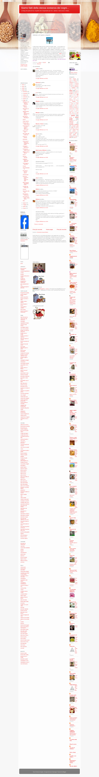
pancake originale (24, 609)
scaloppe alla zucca (25, 502)
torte (75, 133)
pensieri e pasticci (72, 158)
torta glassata (23, 643)
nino (37, 133)
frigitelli (22, 550)
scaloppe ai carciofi (25, 500)
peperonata (23, 554)
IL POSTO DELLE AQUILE (73, 707)
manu (37, 177)
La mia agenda (73, 165)
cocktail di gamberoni (25, 271)
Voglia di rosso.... (76, 710)
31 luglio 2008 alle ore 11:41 (42, 97)
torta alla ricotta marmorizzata (24, 631)
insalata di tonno (24, 462)
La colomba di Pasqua (76, 616)
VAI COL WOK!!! (73, 766)
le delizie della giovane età (73, 696)
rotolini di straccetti (24, 499)
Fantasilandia (73, 601)
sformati (77, 127)
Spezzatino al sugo (26, 109)
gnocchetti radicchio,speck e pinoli (24, 347)
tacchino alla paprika (25, 532)
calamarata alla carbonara (24, 319)
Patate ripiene (26, 121)
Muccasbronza (73, 425)
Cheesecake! (25, 174)
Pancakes (76, 265)
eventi (76, 92)
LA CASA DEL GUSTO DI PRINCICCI (73, 590)
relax (76, 120)
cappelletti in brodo (25, 323)
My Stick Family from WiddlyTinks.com (49, 29)
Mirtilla (37, 189)
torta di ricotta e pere (25, 640)
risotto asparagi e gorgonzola (24, 400)
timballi (70, 133)
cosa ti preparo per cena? (73, 487)
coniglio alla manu (24, 434)
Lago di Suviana (76, 168)
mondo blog (71, 108)
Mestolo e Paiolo (39, 123)
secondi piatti (75, 125)
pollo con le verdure (25, 485)
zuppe (74, 137)
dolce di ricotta (24, 599)
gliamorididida (73, 199)
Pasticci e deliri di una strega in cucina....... (73, 438)
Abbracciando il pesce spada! (76, 606)
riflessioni (39, 63)
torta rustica (23, 309)
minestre (75, 107)
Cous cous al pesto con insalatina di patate (26, 143)
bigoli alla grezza (24, 317)
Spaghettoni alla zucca (76, 522)
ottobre (24, 95)
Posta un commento (38, 224)
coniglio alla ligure (24, 433)
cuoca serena (73, 548)
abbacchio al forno (24, 424)
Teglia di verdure (25, 106)
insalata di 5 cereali (25, 353)
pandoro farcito (24, 610)
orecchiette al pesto (25, 363)
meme (70, 106)
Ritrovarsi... (76, 532)
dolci (70, 91)
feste (74, 94)
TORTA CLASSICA (76, 216)
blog (72, 85)
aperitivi (76, 82)
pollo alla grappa (24, 484)
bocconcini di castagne (23, 269)
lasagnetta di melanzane (23, 282)
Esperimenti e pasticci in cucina (73, 761)
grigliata (22, 456)
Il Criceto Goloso (72, 541)
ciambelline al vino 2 (25, 662)
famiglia (71, 93)
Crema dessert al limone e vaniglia (73, 160)
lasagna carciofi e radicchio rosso (24, 355)
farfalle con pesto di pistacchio (25, 331)
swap (76, 132)
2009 (23, 88)
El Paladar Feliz (73, 613)
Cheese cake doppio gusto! (26, 123)
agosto (24, 98)
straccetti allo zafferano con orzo (25, 519)
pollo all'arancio (24, 481)
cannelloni (23, 321)
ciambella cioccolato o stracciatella (25, 574)
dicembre (25, 91)
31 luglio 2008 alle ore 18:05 (42, 146)
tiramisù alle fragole (25, 625)
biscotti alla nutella (24, 654)
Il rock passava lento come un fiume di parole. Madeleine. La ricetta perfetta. (73, 301)
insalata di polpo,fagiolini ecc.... (25, 460)
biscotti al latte (24, 653)
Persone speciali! (25, 157)
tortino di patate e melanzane (24, 312)
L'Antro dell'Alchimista (73, 176)
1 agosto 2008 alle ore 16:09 (42, 195)
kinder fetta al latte (24, 601)
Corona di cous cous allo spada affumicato (26, 127)
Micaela (37, 112)
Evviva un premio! (25, 137)
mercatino (75, 106)
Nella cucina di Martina (73, 274)
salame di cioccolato (25, 617)
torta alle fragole (24, 633)
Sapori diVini (73, 500)
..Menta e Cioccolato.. (72, 236)
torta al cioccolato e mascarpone (25, 627)
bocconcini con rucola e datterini (24, 428)
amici (75, 80)
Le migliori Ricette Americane (72, 659)
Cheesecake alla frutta (76, 228)
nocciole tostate (73, 462)
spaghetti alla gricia (25, 407)
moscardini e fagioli (25, 463)
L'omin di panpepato (72, 347)
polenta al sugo (24, 384)
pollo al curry (23, 473)
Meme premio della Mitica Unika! (26, 183)
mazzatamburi (24, 552)
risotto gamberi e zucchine (24, 403)
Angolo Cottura (73, 449)
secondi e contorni (73, 124)
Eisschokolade (76, 179)
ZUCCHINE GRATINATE (72, 550)
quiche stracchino (24, 297)
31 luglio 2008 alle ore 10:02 (42, 88)
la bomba (23, 603)
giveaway (75, 97)
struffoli (22, 621)
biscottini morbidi (24, 659)
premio (70, 117)
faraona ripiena (24, 453)
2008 (23, 90)
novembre (25, 93)
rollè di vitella (23, 497)
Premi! (24, 119)
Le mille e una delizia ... (73, 756)
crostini (22, 272)
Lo (36, 92)
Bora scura (76, 365)
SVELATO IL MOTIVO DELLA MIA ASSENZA (73, 733)
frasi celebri (77, 96)
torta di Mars (23, 638)
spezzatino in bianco (25, 513)
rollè (21, 496)
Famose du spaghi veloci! (26, 150)
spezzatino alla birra (25, 504)
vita (70, 137)
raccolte (71, 120)
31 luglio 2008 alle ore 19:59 (42, 157)
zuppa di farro (23, 415)
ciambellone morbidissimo (23, 583)
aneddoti (75, 81)
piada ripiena (23, 471)
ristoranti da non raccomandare (73, 719)
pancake (22, 607)
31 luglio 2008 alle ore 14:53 (42, 108)
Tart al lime (76, 441)
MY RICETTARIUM (73, 188)
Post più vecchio (61, 229)
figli (77, 94)
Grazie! (24, 166)
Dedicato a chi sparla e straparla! (26, 103)
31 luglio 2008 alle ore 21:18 (42, 173)
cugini (70, 89)
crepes (22, 589)
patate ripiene (23, 467)
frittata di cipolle (24, 454)
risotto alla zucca (24, 396)
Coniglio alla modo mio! (25, 187)
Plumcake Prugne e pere (76, 688)
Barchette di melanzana (26, 194)
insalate (73, 101)
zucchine (22, 562)
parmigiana (23, 465)
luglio (24, 100)
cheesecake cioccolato (23, 569)
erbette (22, 549)
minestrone (23, 361)
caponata (23, 546)
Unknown (38, 82)
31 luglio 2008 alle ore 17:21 (42, 129)
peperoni (22, 555)
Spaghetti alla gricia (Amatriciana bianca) (26, 113)
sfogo (72, 127)
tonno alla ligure (24, 535)
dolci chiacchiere (72, 263)
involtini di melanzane (23, 279)
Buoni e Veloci (73, 400)
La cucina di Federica (72, 144)
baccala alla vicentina (25, 426)
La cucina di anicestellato (73, 375)
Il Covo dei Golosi (72, 321)
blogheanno (76, 85)
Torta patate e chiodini (24, 307)
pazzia (72, 110)
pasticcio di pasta (24, 374)
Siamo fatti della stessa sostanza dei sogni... (45, 8)
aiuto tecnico (72, 78)
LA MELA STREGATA (72, 731)
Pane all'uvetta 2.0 (76, 402)
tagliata (22, 533)
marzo (24, 208)
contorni (73, 87)
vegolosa (72, 724)
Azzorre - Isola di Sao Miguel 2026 (76, 192)
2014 (23, 84)
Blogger (64, 771)
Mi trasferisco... (73, 725)
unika (37, 68)
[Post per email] (49, 62)
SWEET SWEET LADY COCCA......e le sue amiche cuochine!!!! (73, 412)
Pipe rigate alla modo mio (26, 134)
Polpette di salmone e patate (76, 639)
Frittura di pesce (76, 676)
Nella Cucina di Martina (41, 150)
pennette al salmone (25, 376)
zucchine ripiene (24, 538)
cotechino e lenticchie (23, 442)
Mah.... (24, 200)
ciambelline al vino (24, 660)
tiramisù (22, 623)
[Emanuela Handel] (25, 228)
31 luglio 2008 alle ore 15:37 (42, 119)
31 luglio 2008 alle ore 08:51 (42, 78)
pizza (22, 263)
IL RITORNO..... (76, 417)
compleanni (76, 86)
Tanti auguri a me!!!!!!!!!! (26, 164)
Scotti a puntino (73, 717)
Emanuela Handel (23, 214)
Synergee (55, 771)
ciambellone (23, 578)
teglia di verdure (24, 560)
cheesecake (23, 567)
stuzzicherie (71, 132)
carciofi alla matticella (25, 547)
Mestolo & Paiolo (72, 624)
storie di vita (76, 129)
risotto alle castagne (25, 398)
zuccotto (22, 648)
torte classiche (24, 646)
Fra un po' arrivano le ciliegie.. (76, 339)
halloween (71, 100)
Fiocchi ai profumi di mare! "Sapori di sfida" (25, 178)
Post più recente (37, 229)
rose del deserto (24, 663)
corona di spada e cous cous (24, 440)
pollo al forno (23, 475)
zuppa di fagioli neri (25, 413)
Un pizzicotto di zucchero (73, 636)
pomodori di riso (24, 386)
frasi (72, 96)
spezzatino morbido (25, 515)
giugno (24, 202)
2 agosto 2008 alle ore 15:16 (42, 207)
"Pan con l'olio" (73, 570)
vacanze (71, 136)
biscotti (76, 83)
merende (71, 107)
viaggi (76, 136)
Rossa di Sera (73, 308)
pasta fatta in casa (24, 373)
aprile (24, 206)
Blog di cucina (73, 744)
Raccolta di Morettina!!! (26, 117)
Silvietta (37, 101)
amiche (70, 80)
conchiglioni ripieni (24, 327)
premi (73, 115)
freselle (22, 274)
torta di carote (23, 636)
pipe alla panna (24, 383)
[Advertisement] (39, 252)
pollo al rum (23, 479)
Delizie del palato (72, 556)
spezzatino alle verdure (24, 509)
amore (70, 81)
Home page (49, 229)
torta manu (23, 644)
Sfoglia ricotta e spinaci (26, 152)
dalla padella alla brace (73, 674)
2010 (23, 86)
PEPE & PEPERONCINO (73, 213)
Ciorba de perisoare (73, 251)
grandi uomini (72, 98)
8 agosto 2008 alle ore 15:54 (42, 221)
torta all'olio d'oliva (24, 629)
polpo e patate (24, 494)
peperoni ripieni (24, 468)
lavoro (72, 103)
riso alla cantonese (25, 393)
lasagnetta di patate (25, 292)
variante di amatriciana (23, 412)
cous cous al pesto (24, 328)
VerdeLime (72, 646)
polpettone (23, 490)
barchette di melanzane (23, 544)
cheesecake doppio (25, 571)
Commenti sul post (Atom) (42, 232)
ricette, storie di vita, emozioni (73, 283)
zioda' (71, 577)
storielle (74, 130)
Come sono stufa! (25, 131)
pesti (76, 111)
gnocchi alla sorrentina (23, 351)
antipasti (71, 82)
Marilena (38, 199)
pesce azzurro (24, 470)
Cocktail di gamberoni (25, 147)
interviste (70, 102)
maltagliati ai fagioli (25, 360)
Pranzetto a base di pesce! (25, 171)
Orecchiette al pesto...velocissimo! (26, 197)
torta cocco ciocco (24, 635)
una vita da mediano (72, 748)
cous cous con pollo (25, 447)
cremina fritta (23, 588)
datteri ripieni (23, 595)
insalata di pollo (24, 458)
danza (75, 89)
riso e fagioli (23, 395)
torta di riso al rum (24, 641)
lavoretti (77, 102)
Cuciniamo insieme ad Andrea (73, 224)
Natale (77, 108)
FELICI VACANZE (76, 465)
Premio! (24, 189)
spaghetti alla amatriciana (23, 406)
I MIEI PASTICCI (73, 684)
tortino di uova (24, 536)
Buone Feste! (76, 626)
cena (71, 86)
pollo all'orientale (24, 482)
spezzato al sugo (24, 516)
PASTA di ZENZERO (76, 378)
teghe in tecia (23, 558)
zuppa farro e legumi (25, 417)
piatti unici (71, 112)
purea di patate (24, 557)
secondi (71, 123)
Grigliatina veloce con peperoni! (25, 160)
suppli (22, 409)
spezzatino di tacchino (23, 512)
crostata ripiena (24, 593)
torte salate (72, 134)
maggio (25, 204)
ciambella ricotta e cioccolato (24, 576)
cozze (22, 448)
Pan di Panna (73, 250)
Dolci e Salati (73, 752)
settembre (25, 96)
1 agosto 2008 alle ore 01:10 (42, 185)
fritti (71, 97)
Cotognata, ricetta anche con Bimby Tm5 (73, 276)
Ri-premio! (25, 139)
